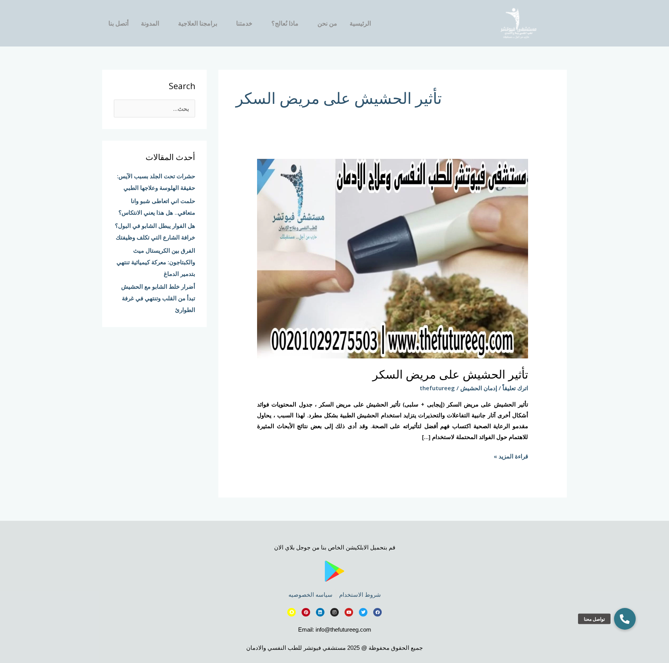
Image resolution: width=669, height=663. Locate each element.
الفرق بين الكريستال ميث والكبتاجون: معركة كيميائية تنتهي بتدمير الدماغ (156, 261)
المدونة (150, 23)
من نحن (327, 23)
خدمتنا (244, 23)
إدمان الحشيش (478, 388)
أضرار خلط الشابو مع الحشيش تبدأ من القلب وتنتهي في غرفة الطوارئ (158, 297)
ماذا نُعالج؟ (284, 23)
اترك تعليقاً (515, 388)
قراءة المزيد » (511, 455)
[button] (625, 619)
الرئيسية (360, 23)
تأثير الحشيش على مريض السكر (450, 374)
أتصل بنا (118, 23)
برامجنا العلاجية (197, 23)
